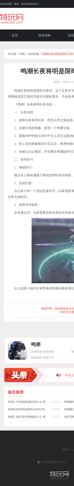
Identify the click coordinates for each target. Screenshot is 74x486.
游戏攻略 (44, 35)
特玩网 (12, 54)
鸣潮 (22, 54)
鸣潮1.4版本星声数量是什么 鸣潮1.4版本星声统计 (28, 416)
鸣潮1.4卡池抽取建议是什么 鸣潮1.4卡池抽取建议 (28, 401)
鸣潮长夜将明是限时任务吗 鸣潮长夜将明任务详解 (28, 409)
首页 (15, 35)
